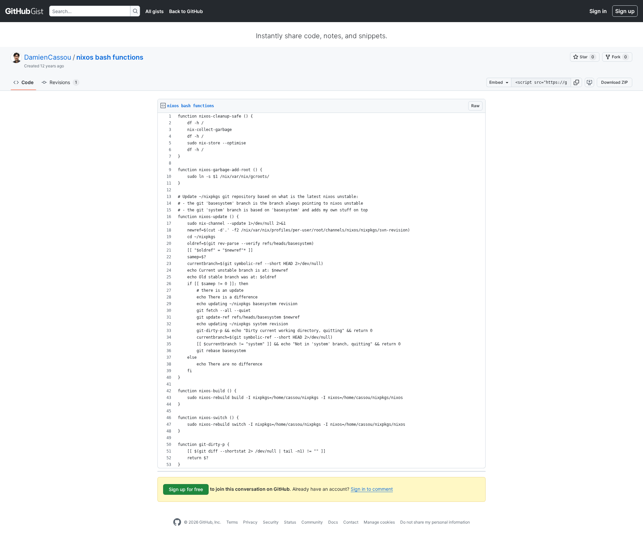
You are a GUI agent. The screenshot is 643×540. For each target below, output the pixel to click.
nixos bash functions (109, 57)
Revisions (63, 82)
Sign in (598, 11)
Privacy (250, 522)
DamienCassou (47, 57)
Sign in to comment (372, 489)
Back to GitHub (186, 11)
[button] (576, 82)
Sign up (625, 11)
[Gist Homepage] (24, 11)
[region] (321, 290)
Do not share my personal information (435, 522)
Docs (333, 522)
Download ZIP (614, 82)
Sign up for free (186, 489)
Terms (232, 522)
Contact (350, 522)
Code (27, 82)
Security (271, 522)
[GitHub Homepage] (177, 522)
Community (312, 522)
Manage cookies (379, 522)
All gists (154, 11)
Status (290, 522)
